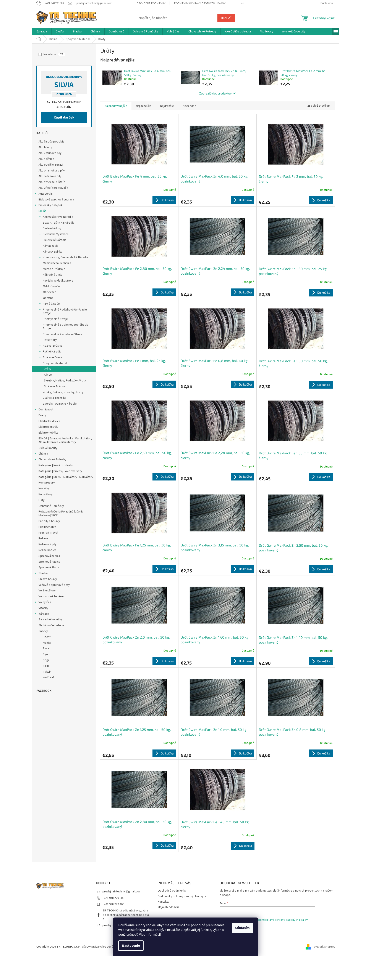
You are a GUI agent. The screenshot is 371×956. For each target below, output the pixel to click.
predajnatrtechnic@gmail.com (121, 891)
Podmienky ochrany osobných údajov (199, 3)
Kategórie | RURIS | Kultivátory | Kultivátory (66, 477)
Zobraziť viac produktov (215, 93)
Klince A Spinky (52, 252)
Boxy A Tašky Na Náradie (59, 223)
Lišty (42, 500)
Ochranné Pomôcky (51, 506)
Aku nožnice (46, 159)
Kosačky (44, 488)
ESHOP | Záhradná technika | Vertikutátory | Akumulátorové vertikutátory (66, 440)
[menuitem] (41, 31)
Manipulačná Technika (57, 263)
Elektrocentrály (48, 427)
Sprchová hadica (49, 556)
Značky (43, 631)
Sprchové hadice (49, 562)
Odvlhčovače (51, 286)
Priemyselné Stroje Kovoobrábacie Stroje (65, 327)
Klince (48, 375)
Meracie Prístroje (54, 269)
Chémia (43, 454)
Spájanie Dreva (52, 357)
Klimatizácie (50, 246)
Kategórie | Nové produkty (56, 465)
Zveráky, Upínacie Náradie (60, 404)
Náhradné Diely (52, 275)
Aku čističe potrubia (51, 141)
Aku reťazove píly (50, 176)
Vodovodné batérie (51, 596)
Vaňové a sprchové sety (54, 585)
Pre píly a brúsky (49, 521)
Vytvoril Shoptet (324, 947)
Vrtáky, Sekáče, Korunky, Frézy (63, 392)
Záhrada (44, 614)
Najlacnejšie (143, 106)
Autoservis (46, 194)
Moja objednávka (169, 907)
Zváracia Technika (54, 398)
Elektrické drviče (49, 421)
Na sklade (53, 54)
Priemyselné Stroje (55, 319)
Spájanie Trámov (55, 386)
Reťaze (43, 538)
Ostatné (48, 298)
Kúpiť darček (64, 117)
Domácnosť (46, 409)
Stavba (43, 573)
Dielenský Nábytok (51, 205)
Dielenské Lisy (52, 228)
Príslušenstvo (47, 527)
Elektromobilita (48, 433)
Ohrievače (49, 292)
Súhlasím (242, 928)
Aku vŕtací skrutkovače (53, 188)
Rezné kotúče (48, 550)
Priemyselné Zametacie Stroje (62, 334)
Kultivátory (46, 494)
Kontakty (163, 902)
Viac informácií (150, 934)
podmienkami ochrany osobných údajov (282, 920)
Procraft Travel (48, 533)
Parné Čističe (51, 304)
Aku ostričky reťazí (51, 165)
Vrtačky (43, 608)
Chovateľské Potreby (52, 459)
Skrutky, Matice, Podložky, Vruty (65, 380)
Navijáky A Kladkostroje (58, 281)
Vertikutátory (47, 590)
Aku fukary (45, 147)
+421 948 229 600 (113, 898)
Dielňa (42, 211)
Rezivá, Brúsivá (53, 346)
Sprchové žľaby (49, 567)
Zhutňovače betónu (51, 625)
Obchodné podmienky (151, 3)
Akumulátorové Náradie (58, 217)
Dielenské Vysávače (56, 234)
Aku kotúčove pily (50, 153)
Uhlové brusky (48, 579)
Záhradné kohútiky (51, 619)
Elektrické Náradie (54, 240)
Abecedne (189, 106)
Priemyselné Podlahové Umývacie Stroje (65, 311)
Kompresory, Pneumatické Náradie (65, 257)
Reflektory (50, 340)
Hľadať (226, 18)
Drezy (42, 415)
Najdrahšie (167, 106)
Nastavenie (131, 945)
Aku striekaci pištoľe (52, 182)
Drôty (47, 369)
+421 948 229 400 (113, 904)
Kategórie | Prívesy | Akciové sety (60, 471)
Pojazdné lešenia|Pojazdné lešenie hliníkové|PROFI (61, 513)
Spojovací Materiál (55, 363)
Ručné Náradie (52, 351)
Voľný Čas (45, 602)
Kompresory (47, 482)
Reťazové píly (48, 544)
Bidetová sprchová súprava (56, 199)
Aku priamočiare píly (52, 170)
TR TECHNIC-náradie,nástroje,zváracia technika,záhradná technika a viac (125, 914)
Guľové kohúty (48, 448)
